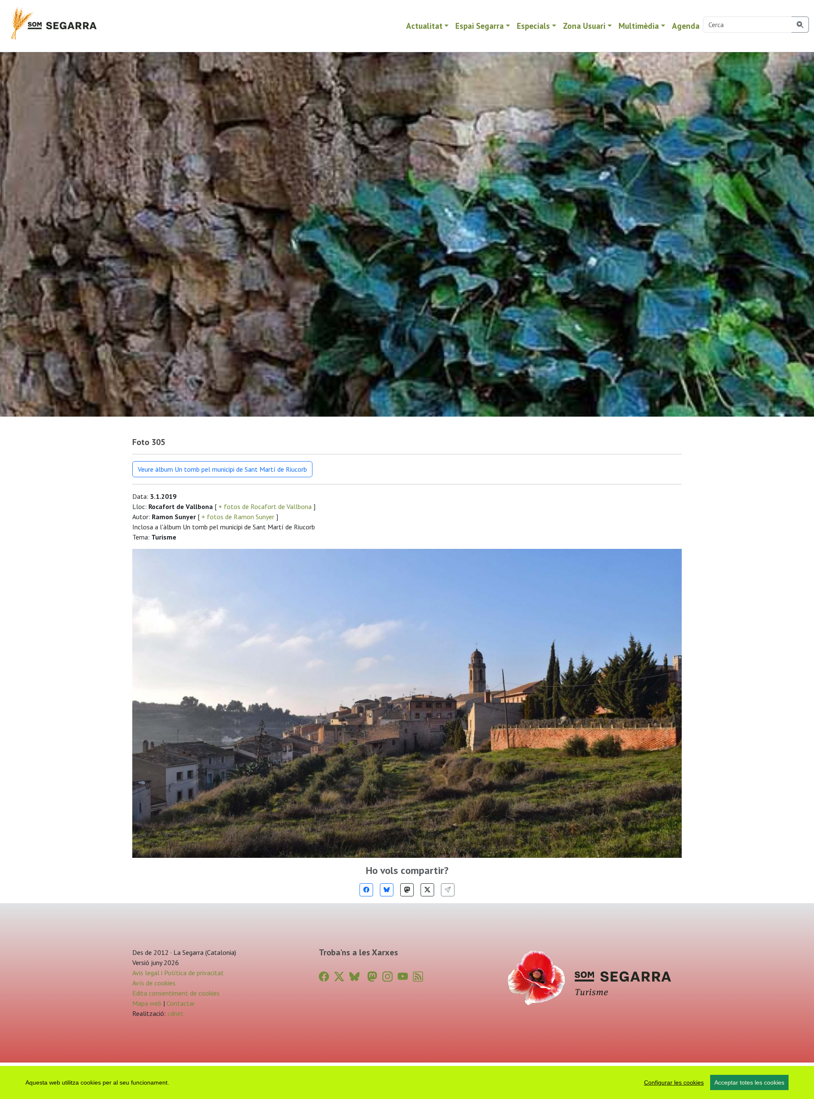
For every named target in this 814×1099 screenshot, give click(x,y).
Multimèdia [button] (639, 25)
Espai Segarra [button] (479, 25)
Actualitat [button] (424, 25)
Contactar (181, 1003)
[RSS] (418, 976)
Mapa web (147, 1003)
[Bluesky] (386, 889)
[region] (407, 1082)
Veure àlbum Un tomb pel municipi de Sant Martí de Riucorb (222, 469)
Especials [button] (533, 25)
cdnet (175, 1013)
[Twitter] (427, 889)
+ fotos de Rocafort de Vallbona (265, 506)
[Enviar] (447, 889)
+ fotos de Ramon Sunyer (238, 516)
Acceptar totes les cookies (749, 1082)
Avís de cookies (154, 983)
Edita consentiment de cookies (176, 993)
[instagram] (387, 976)
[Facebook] (366, 889)
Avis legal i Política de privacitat (178, 972)
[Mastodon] (407, 889)
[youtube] (403, 976)
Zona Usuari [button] (584, 25)
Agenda (686, 25)
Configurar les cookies (674, 1082)
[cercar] (800, 25)
